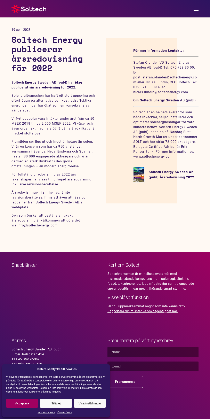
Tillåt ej (55, 403)
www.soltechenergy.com (153, 156)
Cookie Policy (64, 412)
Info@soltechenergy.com (37, 225)
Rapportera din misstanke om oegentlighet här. (142, 311)
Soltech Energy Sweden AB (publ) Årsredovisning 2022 (171, 174)
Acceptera (22, 403)
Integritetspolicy (46, 412)
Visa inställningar (90, 403)
